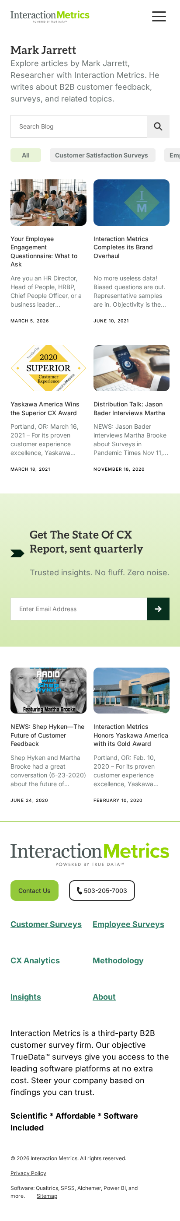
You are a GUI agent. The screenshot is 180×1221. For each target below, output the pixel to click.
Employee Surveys (128, 924)
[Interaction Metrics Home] (50, 16)
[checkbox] (103, 155)
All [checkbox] (26, 155)
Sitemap (47, 1196)
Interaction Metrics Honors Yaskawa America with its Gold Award (130, 735)
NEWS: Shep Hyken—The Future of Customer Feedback (47, 735)
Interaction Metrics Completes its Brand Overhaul (123, 247)
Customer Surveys (46, 924)
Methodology (118, 960)
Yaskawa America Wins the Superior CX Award (45, 408)
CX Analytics (35, 960)
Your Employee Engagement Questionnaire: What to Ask (43, 251)
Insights (25, 996)
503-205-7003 (105, 890)
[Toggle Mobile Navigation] (159, 16)
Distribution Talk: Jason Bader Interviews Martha (129, 408)
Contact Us (34, 890)
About (104, 996)
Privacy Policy (28, 1173)
